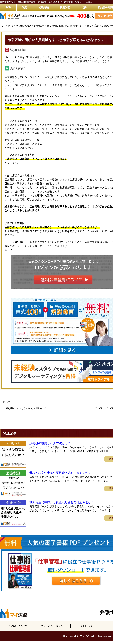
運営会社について (18, 626)
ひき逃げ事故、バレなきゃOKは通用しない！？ (25, 408)
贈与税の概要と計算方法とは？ (50, 443)
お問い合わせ (88, 626)
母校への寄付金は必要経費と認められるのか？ (60, 472)
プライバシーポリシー (52, 626)
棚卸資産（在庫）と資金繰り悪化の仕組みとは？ (61, 502)
